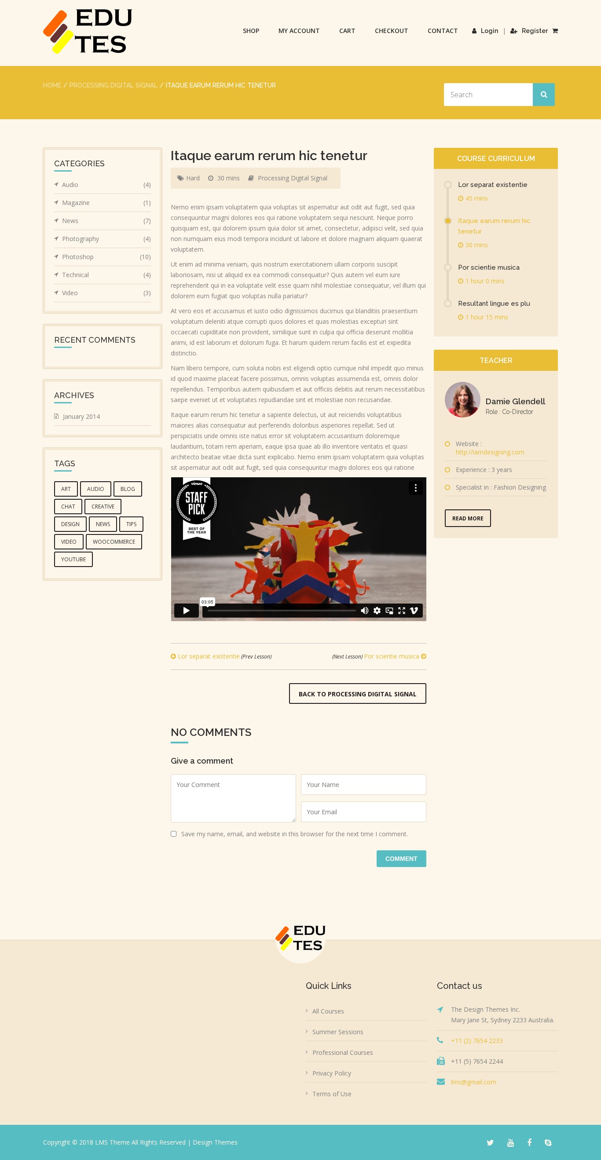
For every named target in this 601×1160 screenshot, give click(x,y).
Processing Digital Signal (114, 85)
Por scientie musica (376, 656)
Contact (443, 30)
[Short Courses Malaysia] (87, 31)
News (106, 220)
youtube (73, 559)
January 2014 (81, 416)
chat (68, 506)
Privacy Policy (331, 1073)
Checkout (391, 30)
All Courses (328, 1011)
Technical (106, 275)
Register (535, 30)
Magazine (106, 202)
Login (489, 30)
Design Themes (215, 1142)
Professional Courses (342, 1052)
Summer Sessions (337, 1032)
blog (128, 489)
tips (131, 524)
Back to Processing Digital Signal (358, 694)
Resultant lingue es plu (494, 303)
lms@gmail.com (473, 1082)
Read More (468, 518)
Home (52, 85)
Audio (106, 184)
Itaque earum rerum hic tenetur (494, 226)
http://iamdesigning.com (490, 452)
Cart (347, 30)
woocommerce (114, 541)
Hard (193, 178)
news (103, 524)
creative (103, 506)
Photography (106, 238)
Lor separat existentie (223, 656)
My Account (299, 30)
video (69, 541)
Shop (251, 30)
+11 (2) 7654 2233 (477, 1040)
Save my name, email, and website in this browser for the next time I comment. (294, 834)
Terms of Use (332, 1094)
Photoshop (106, 256)
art (66, 489)
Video (106, 293)
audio (95, 489)
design (70, 524)
